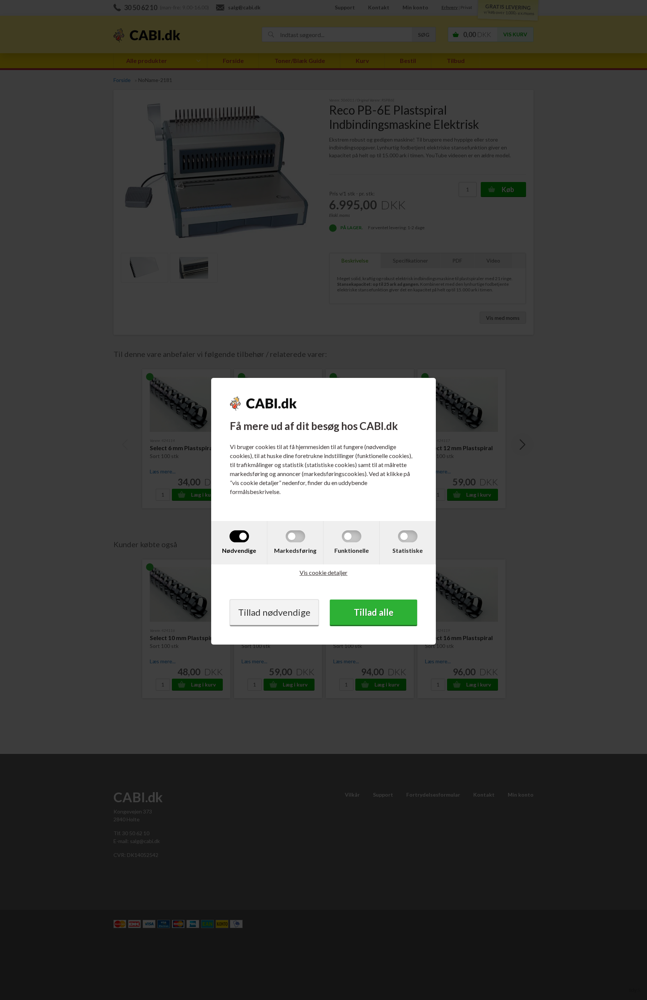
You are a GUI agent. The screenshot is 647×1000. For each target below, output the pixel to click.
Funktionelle (351, 550)
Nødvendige (239, 550)
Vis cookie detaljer (323, 572)
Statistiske (407, 550)
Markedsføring (295, 550)
